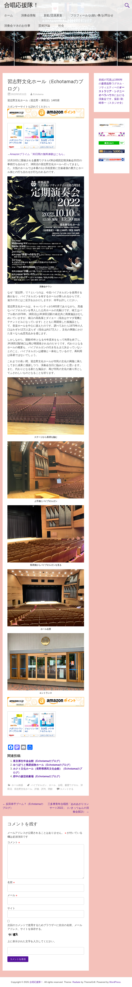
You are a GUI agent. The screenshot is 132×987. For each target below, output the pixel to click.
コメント (13, 842)
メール (12, 895)
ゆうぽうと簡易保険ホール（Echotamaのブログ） (42, 764)
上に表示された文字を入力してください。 (31, 941)
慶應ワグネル (71, 785)
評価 (36, 789)
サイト (11, 908)
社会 (61, 25)
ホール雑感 (17, 785)
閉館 (50, 789)
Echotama (38, 94)
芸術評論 (44, 25)
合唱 (60, 785)
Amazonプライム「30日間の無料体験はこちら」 (38, 154)
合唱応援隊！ (21, 5)
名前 (11, 882)
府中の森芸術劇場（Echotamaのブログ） (37, 776)
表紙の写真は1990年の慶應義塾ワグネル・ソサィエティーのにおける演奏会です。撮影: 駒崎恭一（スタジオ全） (111, 91)
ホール (52, 785)
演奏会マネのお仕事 (17, 25)
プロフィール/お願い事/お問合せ (92, 15)
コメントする (66, 789)
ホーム (8, 15)
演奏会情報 (28, 15)
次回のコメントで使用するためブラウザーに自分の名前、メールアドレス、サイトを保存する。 (44, 927)
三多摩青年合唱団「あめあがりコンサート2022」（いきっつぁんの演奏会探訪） (68, 808)
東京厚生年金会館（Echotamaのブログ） (37, 761)
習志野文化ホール (23, 789)
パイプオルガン (39, 785)
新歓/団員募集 (53, 15)
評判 (43, 789)
